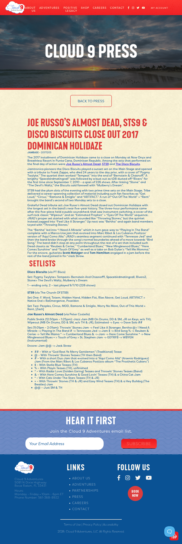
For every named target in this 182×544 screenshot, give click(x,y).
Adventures (49, 7)
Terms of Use (72, 524)
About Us (30, 9)
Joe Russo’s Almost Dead (83, 164)
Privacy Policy (92, 524)
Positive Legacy (70, 9)
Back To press (91, 101)
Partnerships (85, 490)
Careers (100, 7)
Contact (117, 7)
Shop (85, 7)
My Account (159, 7)
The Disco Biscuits (128, 164)
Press (77, 496)
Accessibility (110, 524)
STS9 (105, 164)
